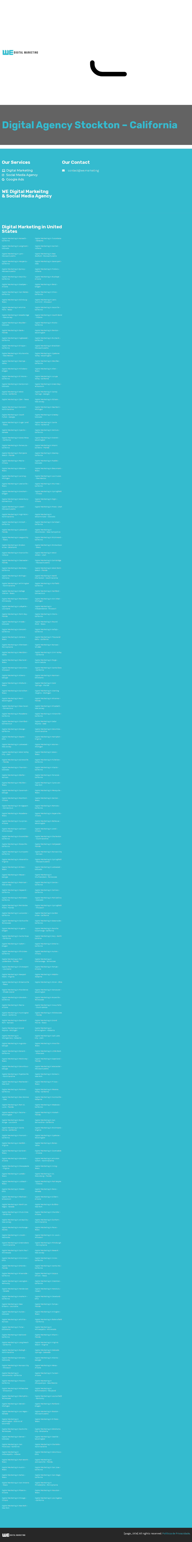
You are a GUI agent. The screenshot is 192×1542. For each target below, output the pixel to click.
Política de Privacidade (176, 1533)
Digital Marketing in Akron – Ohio (48, 982)
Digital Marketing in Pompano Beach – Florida (14, 454)
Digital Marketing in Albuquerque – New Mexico (46, 1382)
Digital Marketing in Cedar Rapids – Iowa (46, 722)
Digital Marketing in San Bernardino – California (45, 1121)
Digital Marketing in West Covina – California (12, 393)
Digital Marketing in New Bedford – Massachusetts (46, 255)
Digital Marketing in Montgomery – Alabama (11, 1037)
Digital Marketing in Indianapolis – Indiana (11, 1453)
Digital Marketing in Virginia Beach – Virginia (46, 1343)
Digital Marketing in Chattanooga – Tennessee (45, 960)
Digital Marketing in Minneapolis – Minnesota (45, 1328)
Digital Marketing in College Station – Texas (13, 592)
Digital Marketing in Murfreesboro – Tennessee (46, 876)
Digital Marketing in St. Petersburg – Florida (44, 1175)
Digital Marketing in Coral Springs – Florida (45, 684)
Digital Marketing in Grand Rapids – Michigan (13, 1029)
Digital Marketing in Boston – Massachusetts (47, 1412)
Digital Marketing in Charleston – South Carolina (48, 837)
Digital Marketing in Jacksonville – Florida (44, 1461)
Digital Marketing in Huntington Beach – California (15, 1014)
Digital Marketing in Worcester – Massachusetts (48, 1067)
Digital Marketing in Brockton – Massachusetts (48, 347)
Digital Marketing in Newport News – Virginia (14, 975)
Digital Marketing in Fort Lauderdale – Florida (12, 960)
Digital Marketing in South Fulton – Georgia (13, 416)
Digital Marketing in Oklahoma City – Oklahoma (48, 1430)
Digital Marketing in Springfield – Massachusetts (48, 860)
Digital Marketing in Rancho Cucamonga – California (46, 929)
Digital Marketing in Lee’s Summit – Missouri (45, 301)
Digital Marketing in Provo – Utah (48, 507)
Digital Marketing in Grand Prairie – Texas (46, 1021)
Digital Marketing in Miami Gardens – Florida (46, 446)
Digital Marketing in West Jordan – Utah (45, 554)
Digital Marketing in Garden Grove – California (46, 914)
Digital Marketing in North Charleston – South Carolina (46, 577)
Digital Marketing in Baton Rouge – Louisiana (13, 1121)
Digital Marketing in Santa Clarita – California (13, 1129)
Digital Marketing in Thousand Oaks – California (47, 638)
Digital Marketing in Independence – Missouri (45, 607)
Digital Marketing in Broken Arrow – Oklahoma (13, 546)
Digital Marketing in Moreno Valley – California (46, 1090)
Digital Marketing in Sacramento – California (12, 1374)
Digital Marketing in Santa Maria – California (46, 423)
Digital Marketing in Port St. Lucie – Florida (13, 1106)
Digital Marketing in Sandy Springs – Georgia (46, 393)
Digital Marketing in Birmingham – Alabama (45, 1029)
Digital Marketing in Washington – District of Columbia (12, 1421)
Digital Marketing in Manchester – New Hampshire (47, 531)
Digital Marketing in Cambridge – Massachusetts (48, 561)
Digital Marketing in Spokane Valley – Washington (47, 354)
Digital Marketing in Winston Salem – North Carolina (47, 1159)
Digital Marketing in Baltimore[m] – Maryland (45, 1389)
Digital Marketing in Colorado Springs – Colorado (47, 1351)
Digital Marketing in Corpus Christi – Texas (46, 1274)
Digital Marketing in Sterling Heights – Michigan (47, 692)
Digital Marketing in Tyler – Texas (15, 399)
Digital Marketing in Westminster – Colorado (45, 515)
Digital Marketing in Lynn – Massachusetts (13, 255)
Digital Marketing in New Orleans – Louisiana (12, 1305)
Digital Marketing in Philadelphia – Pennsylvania (46, 1484)
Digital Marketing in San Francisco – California (12, 1445)
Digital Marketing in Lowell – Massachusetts (13, 508)
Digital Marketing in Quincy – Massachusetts (14, 270)
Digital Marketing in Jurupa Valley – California (46, 377)
